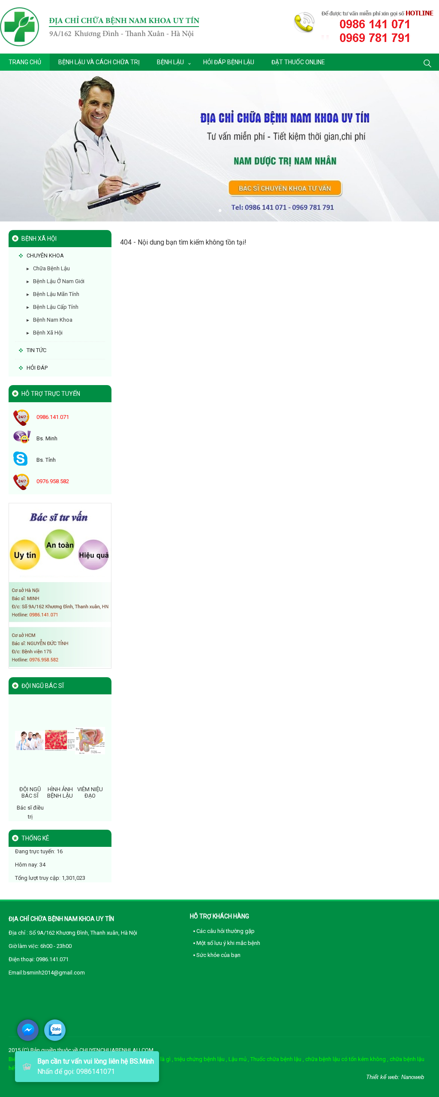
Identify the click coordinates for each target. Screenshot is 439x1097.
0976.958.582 (52, 481)
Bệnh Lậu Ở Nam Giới (58, 281)
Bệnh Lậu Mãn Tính (56, 294)
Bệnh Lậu (170, 62)
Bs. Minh (46, 438)
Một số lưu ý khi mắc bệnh (228, 943)
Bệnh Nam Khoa (52, 320)
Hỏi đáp (37, 368)
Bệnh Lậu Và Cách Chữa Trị (99, 62)
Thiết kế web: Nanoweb (395, 1077)
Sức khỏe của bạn (218, 955)
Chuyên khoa (45, 255)
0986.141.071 (52, 417)
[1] (60, 585)
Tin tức (36, 350)
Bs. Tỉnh (46, 460)
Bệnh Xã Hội (48, 332)
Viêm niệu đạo (90, 792)
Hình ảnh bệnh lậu (60, 792)
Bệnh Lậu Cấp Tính (55, 307)
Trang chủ (25, 62)
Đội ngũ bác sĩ (30, 792)
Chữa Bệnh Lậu (51, 268)
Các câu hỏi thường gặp (225, 931)
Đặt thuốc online (298, 62)
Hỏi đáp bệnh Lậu (228, 62)
